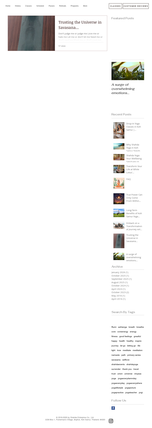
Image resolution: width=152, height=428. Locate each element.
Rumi (113, 327)
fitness (114, 336)
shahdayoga (132, 364)
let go (122, 345)
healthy (130, 341)
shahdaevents (118, 364)
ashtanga (122, 327)
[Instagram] (111, 421)
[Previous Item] (116, 71)
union (120, 373)
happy (114, 341)
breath (132, 327)
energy (133, 331)
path (123, 355)
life (139, 345)
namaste (115, 355)
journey (114, 345)
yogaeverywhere (134, 383)
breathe (140, 327)
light (113, 350)
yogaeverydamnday (127, 378)
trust (113, 373)
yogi (141, 392)
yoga (113, 378)
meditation (137, 350)
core (113, 331)
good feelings (125, 336)
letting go (131, 345)
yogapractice (117, 392)
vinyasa (137, 373)
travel (136, 369)
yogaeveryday (118, 383)
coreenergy (122, 331)
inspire (138, 341)
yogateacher (131, 392)
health (122, 341)
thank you (127, 369)
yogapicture (130, 388)
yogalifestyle (117, 388)
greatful (137, 336)
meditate (127, 350)
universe (128, 373)
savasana (116, 360)
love (119, 350)
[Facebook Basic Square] (113, 408)
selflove (125, 360)
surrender (116, 369)
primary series (134, 355)
